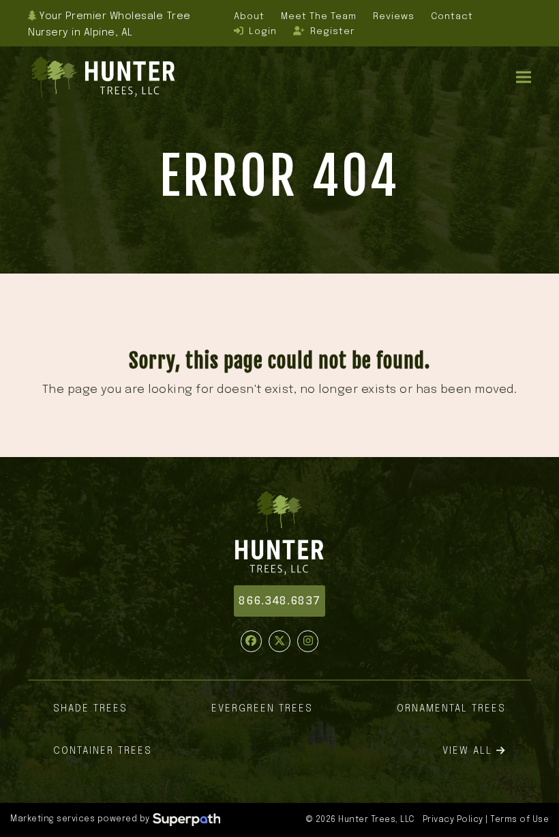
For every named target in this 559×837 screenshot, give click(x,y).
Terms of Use (519, 820)
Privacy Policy (453, 820)
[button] (523, 77)
